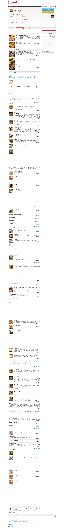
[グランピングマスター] (11, 107)
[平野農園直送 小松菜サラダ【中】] (11, 141)
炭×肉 (25, 77)
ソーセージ (36, 522)
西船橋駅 (15, 521)
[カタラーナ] (11, 477)
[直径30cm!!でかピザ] (11, 350)
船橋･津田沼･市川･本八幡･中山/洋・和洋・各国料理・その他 (18, 520)
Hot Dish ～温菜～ (12, 77)
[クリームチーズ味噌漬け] (11, 191)
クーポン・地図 (51, 26)
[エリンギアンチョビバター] (11, 327)
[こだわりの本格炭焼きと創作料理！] (12, 61)
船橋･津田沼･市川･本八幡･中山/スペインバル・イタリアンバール (32, 520)
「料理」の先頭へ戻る (37, 102)
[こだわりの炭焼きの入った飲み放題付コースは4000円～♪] (12, 54)
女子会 (26, 521)
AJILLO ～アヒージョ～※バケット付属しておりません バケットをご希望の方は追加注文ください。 (23, 76)
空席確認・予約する (49, 9)
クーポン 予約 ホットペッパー (52, 1)
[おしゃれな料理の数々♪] (12, 45)
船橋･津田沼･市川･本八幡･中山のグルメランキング (31, 523)
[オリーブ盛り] (11, 186)
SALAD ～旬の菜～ (13, 75)
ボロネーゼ (45, 522)
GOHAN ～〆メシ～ (35, 77)
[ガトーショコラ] (11, 472)
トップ (12, 26)
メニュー (20, 26)
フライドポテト (32, 522)
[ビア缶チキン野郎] (11, 114)
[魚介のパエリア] (11, 453)
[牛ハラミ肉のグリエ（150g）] (11, 129)
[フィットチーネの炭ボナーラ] (11, 173)
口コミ (44, 26)
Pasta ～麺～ (29, 77)
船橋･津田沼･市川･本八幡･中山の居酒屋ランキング (43, 523)
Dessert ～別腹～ (12, 78)
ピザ (47, 522)
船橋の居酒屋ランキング (11, 524)
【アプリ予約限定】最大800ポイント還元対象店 (15, 19)
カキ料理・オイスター (20, 522)
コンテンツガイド (46, 1)
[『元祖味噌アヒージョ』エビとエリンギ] (11, 290)
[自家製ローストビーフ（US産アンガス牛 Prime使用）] (11, 257)
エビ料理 (17, 522)
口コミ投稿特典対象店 (24, 19)
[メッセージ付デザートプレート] (11, 82)
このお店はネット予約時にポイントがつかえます (16, 22)
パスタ (38, 522)
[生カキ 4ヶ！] (11, 146)
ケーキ (50, 522)
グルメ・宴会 (23, 521)
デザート (52, 522)
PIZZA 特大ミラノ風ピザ (20, 77)
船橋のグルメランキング (52, 523)
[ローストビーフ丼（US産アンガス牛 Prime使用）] (11, 458)
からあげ (14, 522)
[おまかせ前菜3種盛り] (11, 136)
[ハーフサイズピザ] (11, 356)
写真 (36, 26)
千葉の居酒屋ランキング (22, 523)
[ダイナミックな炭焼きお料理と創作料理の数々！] (12, 38)
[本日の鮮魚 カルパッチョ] (11, 151)
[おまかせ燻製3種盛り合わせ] (11, 211)
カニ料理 (25, 522)
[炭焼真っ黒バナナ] (11, 178)
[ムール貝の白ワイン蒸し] (11, 332)
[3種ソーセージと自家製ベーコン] (11, 393)
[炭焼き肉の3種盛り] (11, 122)
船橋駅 (17, 521)
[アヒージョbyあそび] (12, 67)
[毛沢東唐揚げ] (11, 322)
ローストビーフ (28, 522)
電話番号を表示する (51, 13)
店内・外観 (28, 26)
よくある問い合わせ (39, 1)
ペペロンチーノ (42, 522)
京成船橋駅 (12, 521)
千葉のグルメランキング (16, 523)
